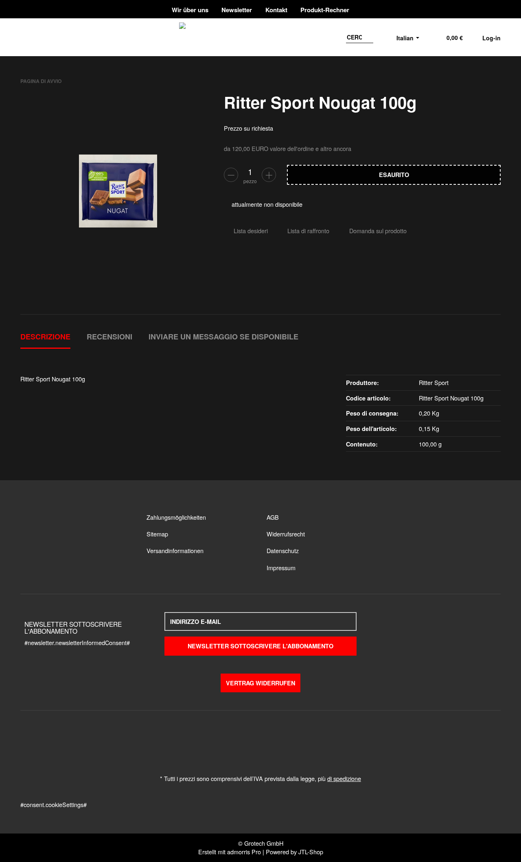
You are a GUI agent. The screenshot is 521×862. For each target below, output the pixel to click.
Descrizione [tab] (45, 336)
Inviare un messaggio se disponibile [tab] (223, 336)
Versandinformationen (175, 550)
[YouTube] (482, 9)
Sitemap (157, 533)
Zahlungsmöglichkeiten (176, 517)
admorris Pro (244, 851)
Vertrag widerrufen (260, 683)
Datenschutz (283, 550)
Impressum (281, 567)
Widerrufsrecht (286, 533)
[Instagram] (495, 9)
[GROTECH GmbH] (276, 37)
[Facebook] (466, 9)
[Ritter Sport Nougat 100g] (118, 191)
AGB (273, 517)
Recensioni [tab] (109, 336)
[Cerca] (368, 37)
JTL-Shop (310, 851)
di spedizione (344, 778)
